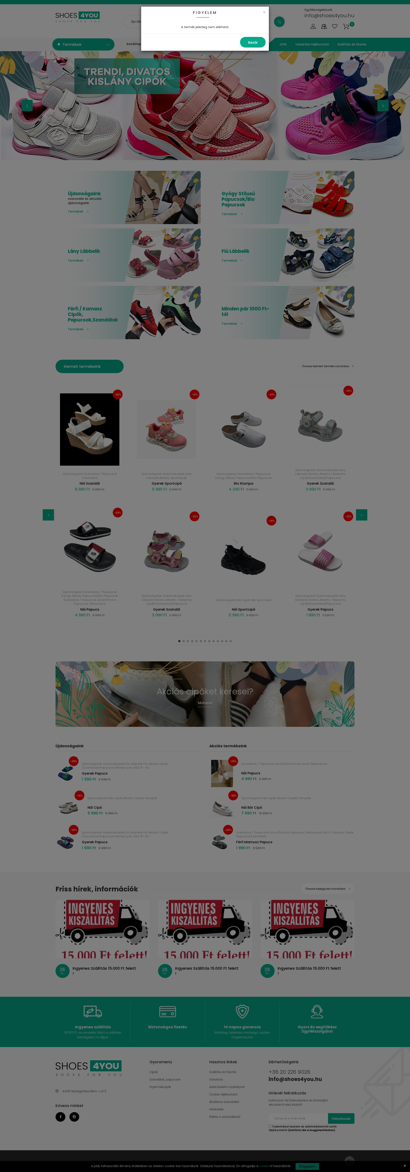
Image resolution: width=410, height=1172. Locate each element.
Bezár (253, 42)
